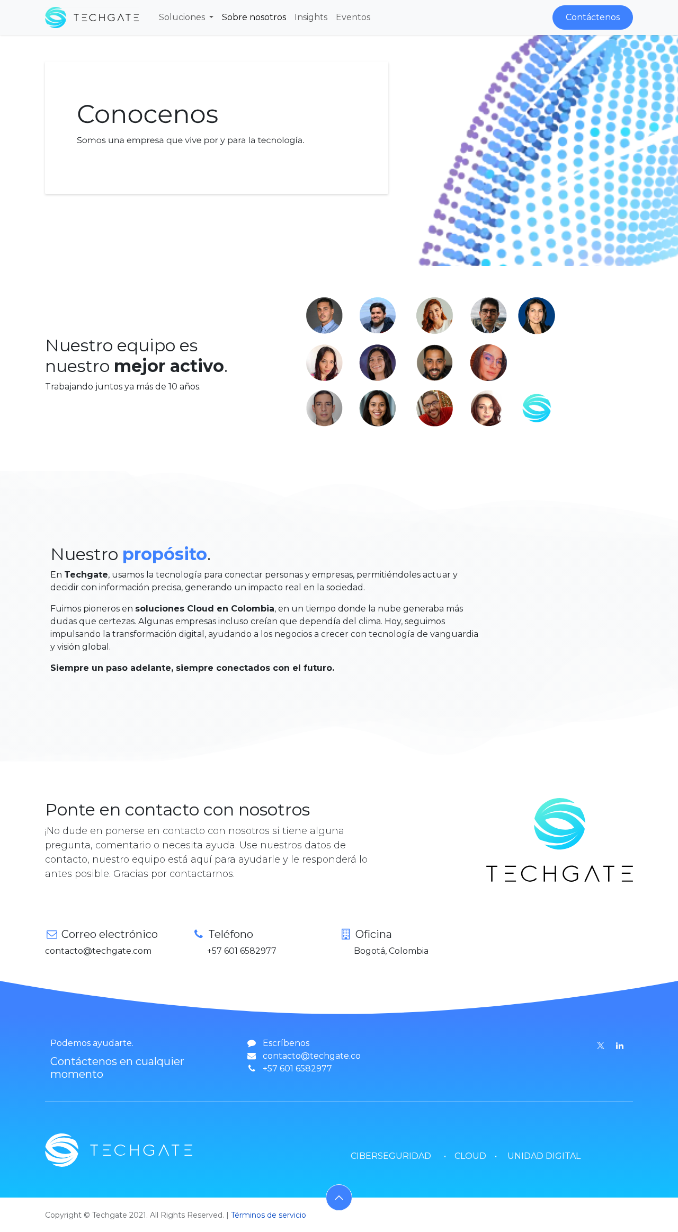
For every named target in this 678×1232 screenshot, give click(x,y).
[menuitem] (186, 17)
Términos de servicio (268, 1215)
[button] (339, 1197)
